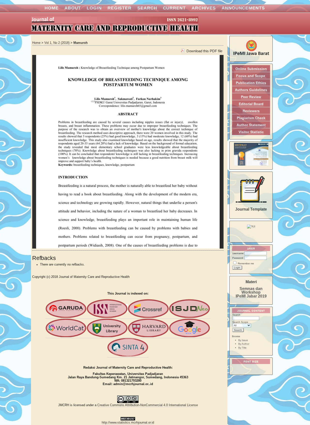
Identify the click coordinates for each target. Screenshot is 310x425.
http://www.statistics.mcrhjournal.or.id (128, 422)
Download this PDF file (204, 51)
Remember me (246, 263)
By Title (242, 347)
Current (174, 8)
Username (238, 253)
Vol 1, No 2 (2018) (57, 43)
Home (52, 8)
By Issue (243, 340)
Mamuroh (80, 43)
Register (120, 8)
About (72, 8)
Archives (204, 8)
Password (237, 258)
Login (94, 8)
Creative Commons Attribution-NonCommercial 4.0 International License (147, 405)
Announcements (243, 8)
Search (147, 8)
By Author (243, 343)
